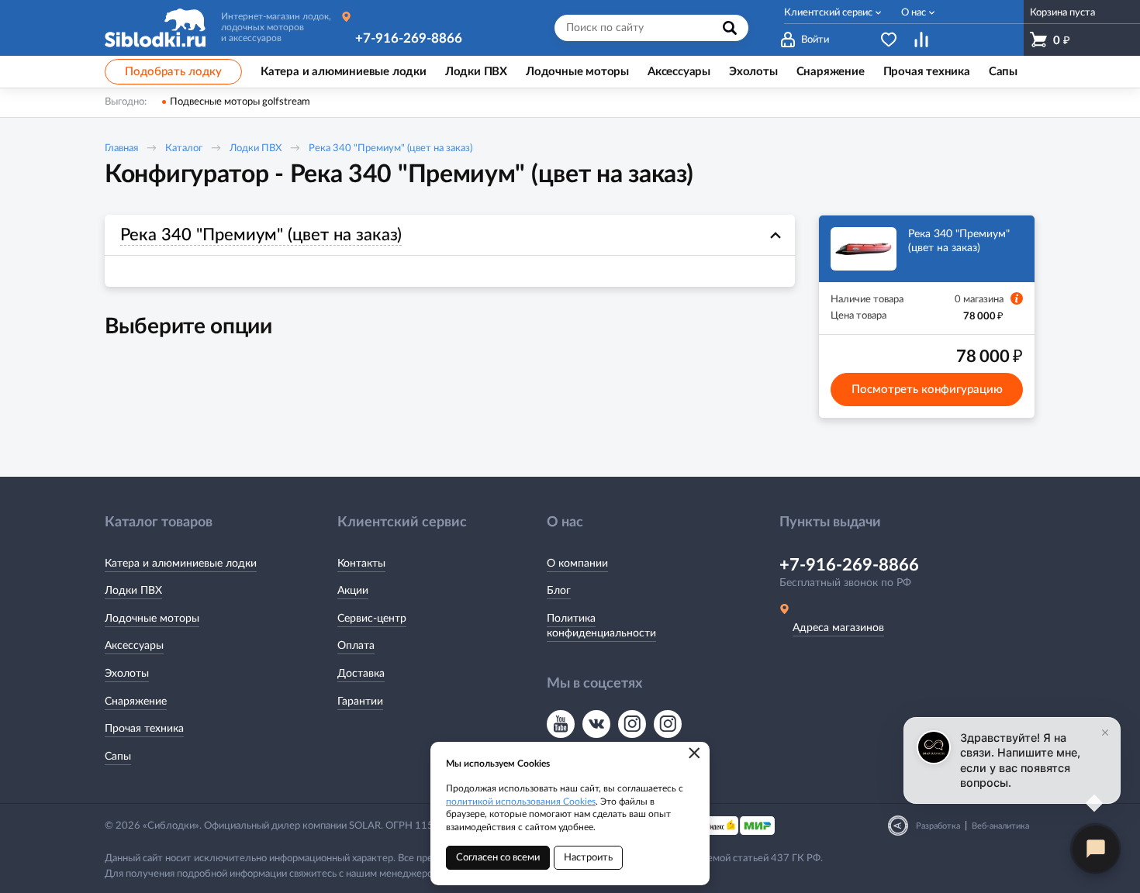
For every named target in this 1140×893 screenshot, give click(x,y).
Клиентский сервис (828, 13)
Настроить (588, 858)
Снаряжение (136, 701)
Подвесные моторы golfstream (240, 102)
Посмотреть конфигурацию (927, 389)
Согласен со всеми (498, 858)
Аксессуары (134, 645)
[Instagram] (632, 724)
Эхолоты (127, 673)
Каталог (183, 148)
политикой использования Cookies (521, 801)
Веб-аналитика (1000, 826)
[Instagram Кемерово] (668, 724)
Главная (121, 148)
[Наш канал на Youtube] (561, 724)
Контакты (361, 563)
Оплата (356, 645)
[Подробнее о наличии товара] (1016, 298)
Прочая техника (144, 728)
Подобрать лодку (173, 72)
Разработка (938, 826)
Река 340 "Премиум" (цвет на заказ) (390, 148)
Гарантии (360, 701)
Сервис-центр (371, 618)
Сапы (118, 756)
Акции (352, 590)
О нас (913, 13)
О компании (577, 563)
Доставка (361, 673)
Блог (559, 590)
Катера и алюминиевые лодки (181, 563)
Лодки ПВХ (256, 148)
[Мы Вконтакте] (596, 724)
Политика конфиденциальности (601, 626)
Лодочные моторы (152, 618)
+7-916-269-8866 (408, 38)
